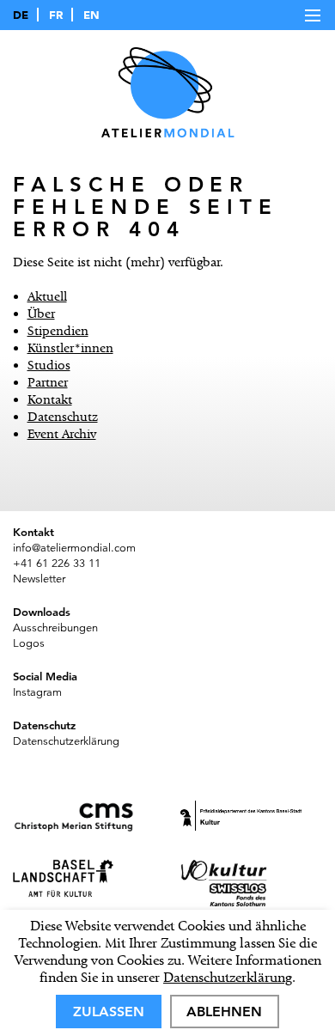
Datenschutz (62, 416)
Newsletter (39, 579)
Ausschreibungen (55, 628)
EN (91, 14)
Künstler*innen (70, 348)
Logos (29, 643)
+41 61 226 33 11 (56, 563)
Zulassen (108, 1011)
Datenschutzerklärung (227, 977)
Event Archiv (61, 434)
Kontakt (49, 399)
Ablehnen (224, 1011)
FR (56, 14)
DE (20, 14)
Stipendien (57, 330)
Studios (48, 365)
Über (41, 313)
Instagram (37, 692)
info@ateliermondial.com (74, 548)
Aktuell (47, 296)
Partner (47, 382)
